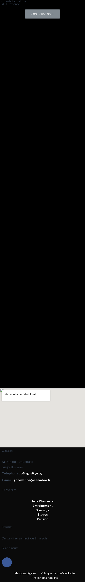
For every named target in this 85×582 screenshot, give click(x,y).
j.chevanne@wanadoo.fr (32, 480)
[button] (42, 14)
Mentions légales (25, 573)
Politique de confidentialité (58, 573)
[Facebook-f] (7, 562)
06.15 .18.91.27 (31, 473)
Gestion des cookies (44, 577)
